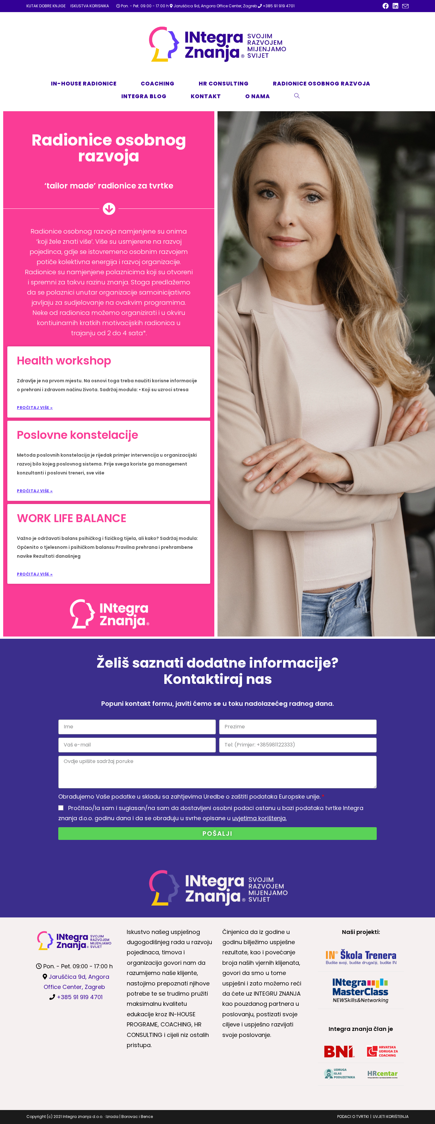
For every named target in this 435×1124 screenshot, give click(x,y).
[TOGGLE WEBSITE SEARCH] (304, 96)
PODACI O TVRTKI (353, 1116)
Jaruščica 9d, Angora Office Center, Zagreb (215, 6)
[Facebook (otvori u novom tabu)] (386, 6)
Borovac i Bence (137, 1116)
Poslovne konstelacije (77, 435)
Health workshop (64, 360)
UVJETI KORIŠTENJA (391, 1116)
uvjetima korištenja (259, 818)
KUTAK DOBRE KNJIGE (46, 6)
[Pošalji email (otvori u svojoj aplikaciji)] (404, 6)
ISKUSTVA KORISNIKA (89, 6)
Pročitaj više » (35, 407)
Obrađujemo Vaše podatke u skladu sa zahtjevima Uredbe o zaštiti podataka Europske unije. (189, 796)
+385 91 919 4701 (279, 6)
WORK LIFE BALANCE (71, 518)
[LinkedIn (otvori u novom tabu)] (395, 6)
